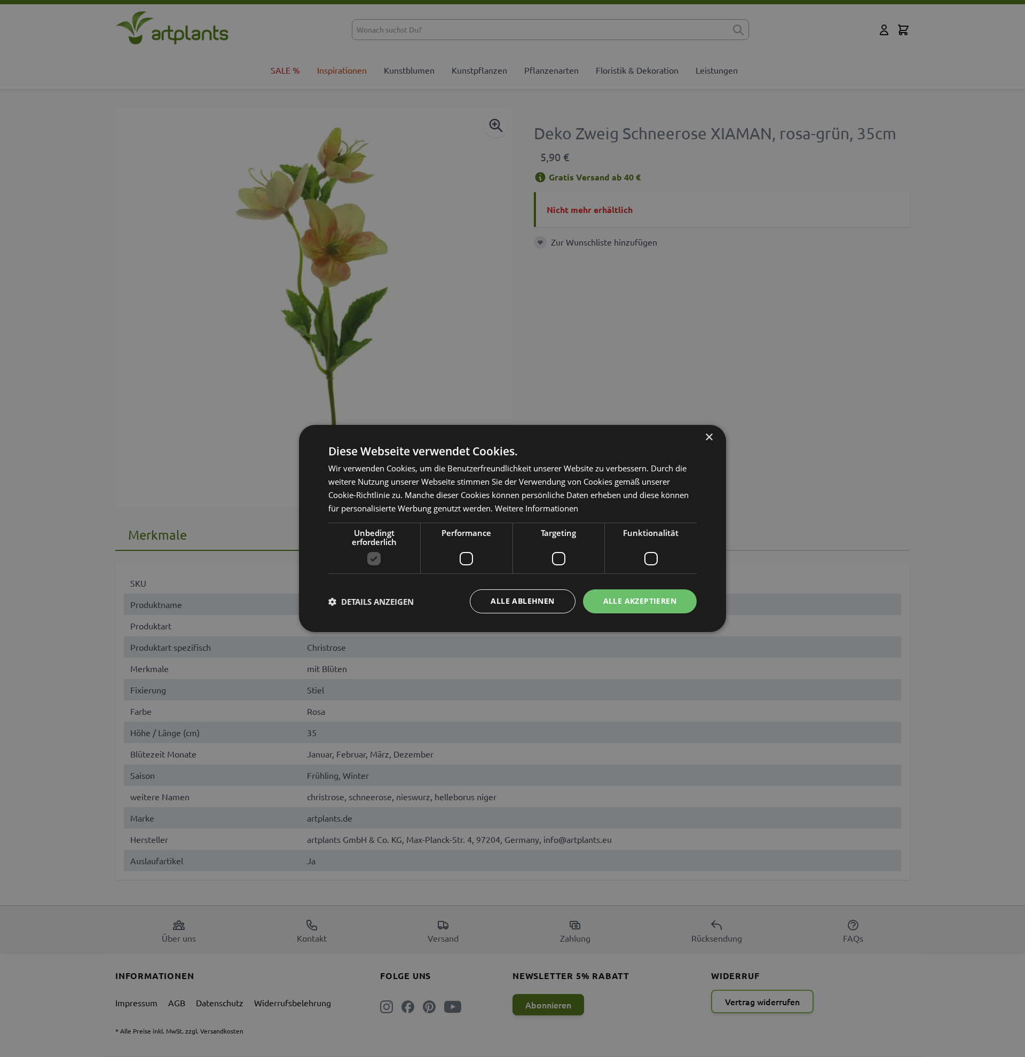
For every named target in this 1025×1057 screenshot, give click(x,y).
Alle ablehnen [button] (522, 601)
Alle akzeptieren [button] (639, 601)
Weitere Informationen (536, 508)
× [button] (709, 437)
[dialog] (512, 528)
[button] (371, 602)
